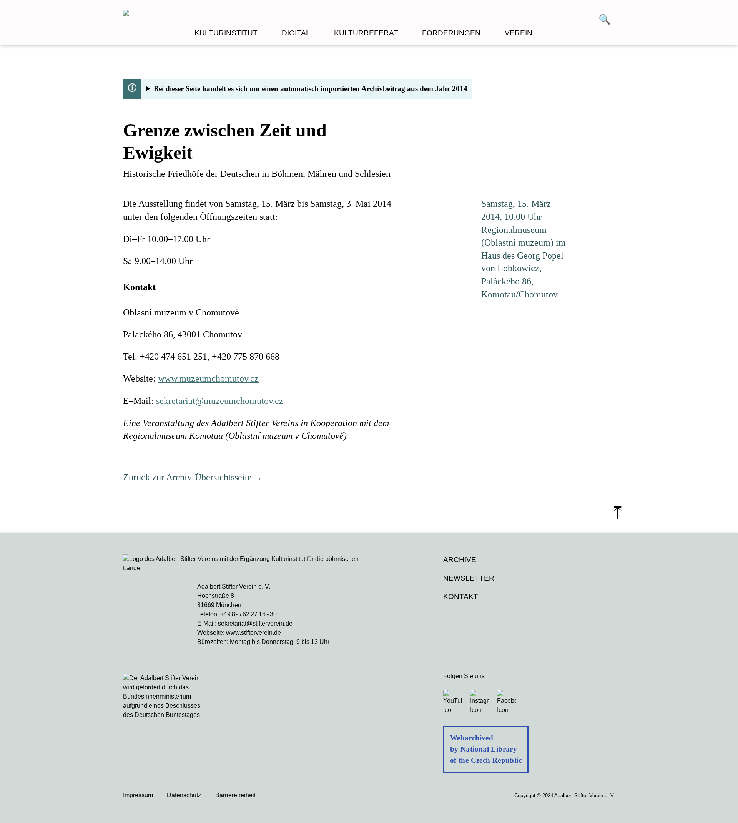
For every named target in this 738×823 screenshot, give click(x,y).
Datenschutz (184, 795)
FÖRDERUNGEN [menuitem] (451, 33)
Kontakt (460, 596)
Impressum (138, 795)
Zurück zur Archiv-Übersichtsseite (187, 477)
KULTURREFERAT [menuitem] (366, 33)
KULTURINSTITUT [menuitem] (226, 33)
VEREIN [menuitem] (518, 33)
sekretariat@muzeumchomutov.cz (219, 401)
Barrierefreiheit (235, 795)
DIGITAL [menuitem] (296, 33)
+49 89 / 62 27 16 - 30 (248, 614)
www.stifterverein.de (253, 632)
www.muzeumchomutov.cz (208, 378)
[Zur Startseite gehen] (246, 13)
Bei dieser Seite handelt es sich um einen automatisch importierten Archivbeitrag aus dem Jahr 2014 (310, 89)
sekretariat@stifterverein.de (255, 623)
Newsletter (468, 578)
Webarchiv (467, 738)
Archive (459, 560)
